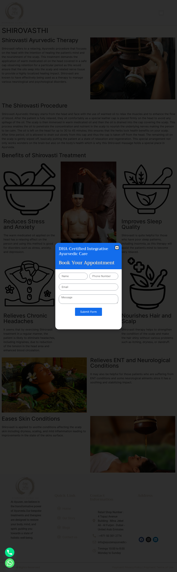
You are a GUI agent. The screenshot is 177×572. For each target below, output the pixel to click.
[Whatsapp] (9, 563)
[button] (117, 247)
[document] (88, 286)
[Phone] (9, 552)
